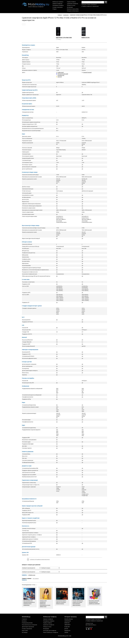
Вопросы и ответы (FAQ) (72, 9)
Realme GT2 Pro (86, 37)
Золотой (60, 76)
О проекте (24, 619)
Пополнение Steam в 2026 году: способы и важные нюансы (61, 602)
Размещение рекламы (27, 622)
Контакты (24, 621)
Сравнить (24, 575)
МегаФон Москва (68, 619)
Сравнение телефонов (72, 3)
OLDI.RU (66, 632)
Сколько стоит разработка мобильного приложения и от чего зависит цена (45, 603)
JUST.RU (66, 628)
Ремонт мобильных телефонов (50, 632)
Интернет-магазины (70, 617)
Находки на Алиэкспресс (73, 11)
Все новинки (36, 578)
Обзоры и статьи (71, 5)
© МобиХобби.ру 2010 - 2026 (64, 636)
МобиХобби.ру (26, 617)
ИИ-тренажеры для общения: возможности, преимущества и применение (29, 603)
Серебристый (61, 75)
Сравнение (66, 15)
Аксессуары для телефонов (49, 630)
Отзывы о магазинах (58, 7)
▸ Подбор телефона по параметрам (90, 6)
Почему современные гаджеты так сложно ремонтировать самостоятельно (78, 603)
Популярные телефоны (58, 5)
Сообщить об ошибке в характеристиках (40, 559)
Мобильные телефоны (58, 1)
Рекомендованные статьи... (29, 584)
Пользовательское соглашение (29, 624)
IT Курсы (54, 9)
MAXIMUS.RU (67, 630)
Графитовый (61, 72)
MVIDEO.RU (67, 622)
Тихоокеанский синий (63, 73)
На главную (24, 632)
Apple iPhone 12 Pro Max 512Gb (64, 37)
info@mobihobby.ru (91, 624)
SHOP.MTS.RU (67, 621)
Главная (60, 15)
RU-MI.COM (67, 626)
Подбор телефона (71, 1)
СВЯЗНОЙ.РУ (67, 624)
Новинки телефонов (57, 3)
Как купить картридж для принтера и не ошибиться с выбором (94, 602)
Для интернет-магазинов (28, 626)
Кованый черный (87, 72)
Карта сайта (25, 630)
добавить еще (31, 575)
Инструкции (70, 7)
